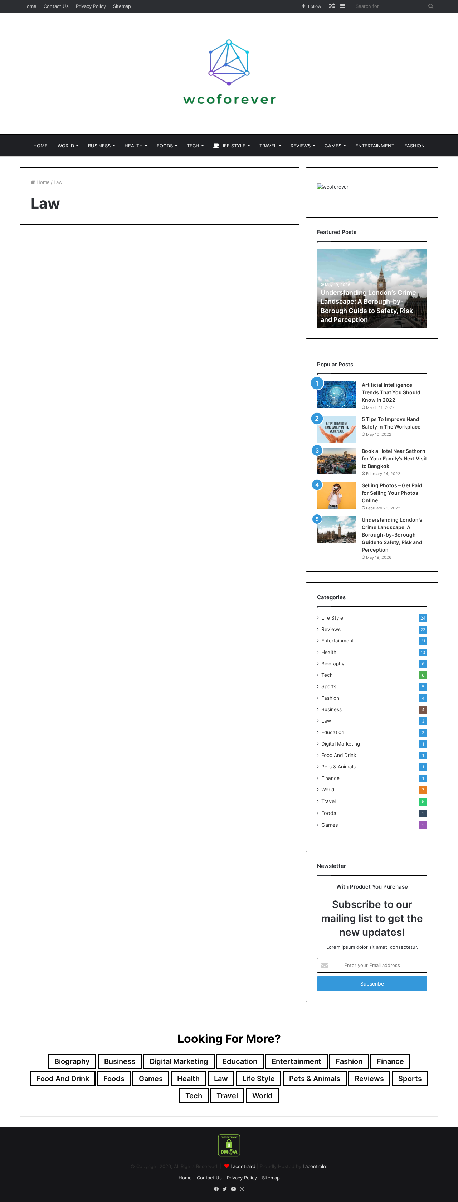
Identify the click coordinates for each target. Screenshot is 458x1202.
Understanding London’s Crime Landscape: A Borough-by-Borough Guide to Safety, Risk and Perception (392, 535)
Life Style (232, 145)
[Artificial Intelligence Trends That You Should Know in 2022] (336, 394)
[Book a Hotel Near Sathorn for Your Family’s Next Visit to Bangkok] (336, 461)
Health (134, 145)
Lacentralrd (242, 1166)
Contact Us (56, 6)
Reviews (301, 145)
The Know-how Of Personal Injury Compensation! (219, 266)
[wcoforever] (229, 78)
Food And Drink (338, 755)
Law (326, 721)
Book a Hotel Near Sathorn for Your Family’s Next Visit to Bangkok (394, 458)
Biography (333, 663)
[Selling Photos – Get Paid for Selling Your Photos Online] (336, 495)
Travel (268, 145)
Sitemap (122, 6)
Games (333, 145)
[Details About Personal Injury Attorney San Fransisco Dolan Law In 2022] (87, 578)
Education (332, 732)
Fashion (414, 145)
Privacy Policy (91, 6)
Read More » (50, 398)
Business (99, 145)
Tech (193, 145)
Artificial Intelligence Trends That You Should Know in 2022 (391, 392)
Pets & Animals (338, 766)
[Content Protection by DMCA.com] (229, 1155)
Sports (328, 686)
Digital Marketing (340, 744)
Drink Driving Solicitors (84, 253)
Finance (330, 778)
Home (29, 6)
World (66, 145)
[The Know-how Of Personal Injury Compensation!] (232, 344)
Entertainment (374, 145)
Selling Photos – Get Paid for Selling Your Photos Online (392, 492)
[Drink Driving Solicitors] (87, 316)
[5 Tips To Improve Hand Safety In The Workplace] (336, 429)
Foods (165, 145)
